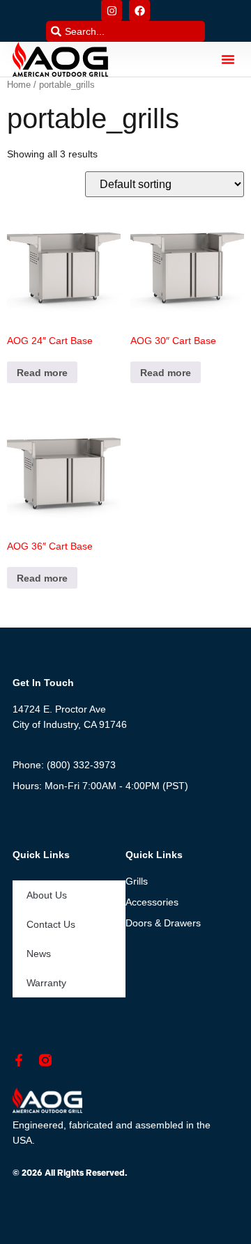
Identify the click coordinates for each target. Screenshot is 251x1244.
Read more (42, 372)
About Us (46, 895)
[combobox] (125, 31)
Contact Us (50, 924)
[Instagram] (111, 10)
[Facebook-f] (19, 1060)
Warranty (46, 982)
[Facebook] (139, 10)
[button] (228, 59)
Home (19, 84)
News (38, 953)
